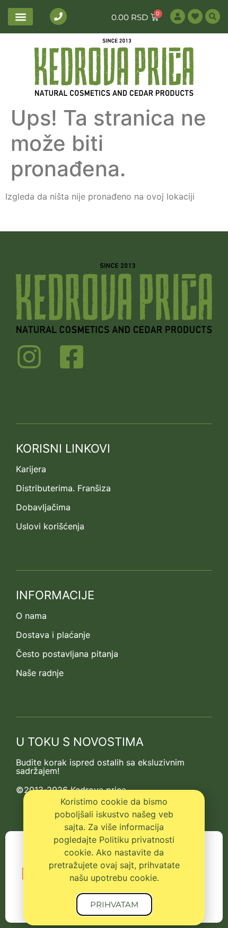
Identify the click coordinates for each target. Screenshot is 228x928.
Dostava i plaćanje (53, 634)
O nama (31, 615)
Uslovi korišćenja (50, 526)
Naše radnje (40, 673)
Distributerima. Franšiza (63, 488)
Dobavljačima (43, 507)
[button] (20, 16)
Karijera (31, 469)
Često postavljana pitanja (67, 653)
